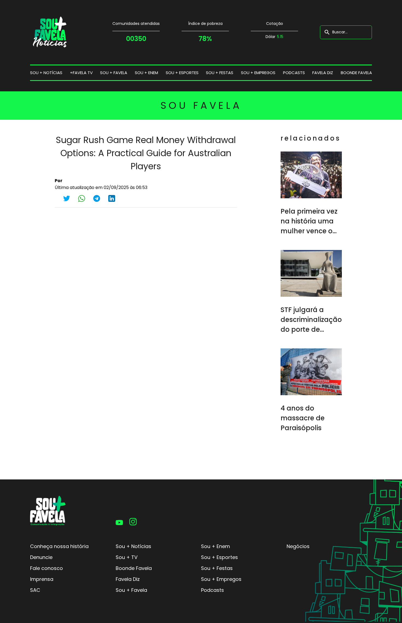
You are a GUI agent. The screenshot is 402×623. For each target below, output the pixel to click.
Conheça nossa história (59, 546)
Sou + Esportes (219, 557)
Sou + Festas (217, 568)
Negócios (298, 546)
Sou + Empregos (221, 579)
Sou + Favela (131, 590)
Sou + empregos (258, 72)
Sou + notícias (46, 72)
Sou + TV (127, 557)
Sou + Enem (215, 546)
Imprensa (41, 579)
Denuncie (41, 557)
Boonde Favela (356, 72)
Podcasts (294, 72)
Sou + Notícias (133, 546)
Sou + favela (113, 72)
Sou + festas (219, 72)
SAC (35, 590)
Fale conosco (46, 568)
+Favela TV (81, 72)
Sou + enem (146, 72)
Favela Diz (322, 72)
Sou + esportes (182, 72)
